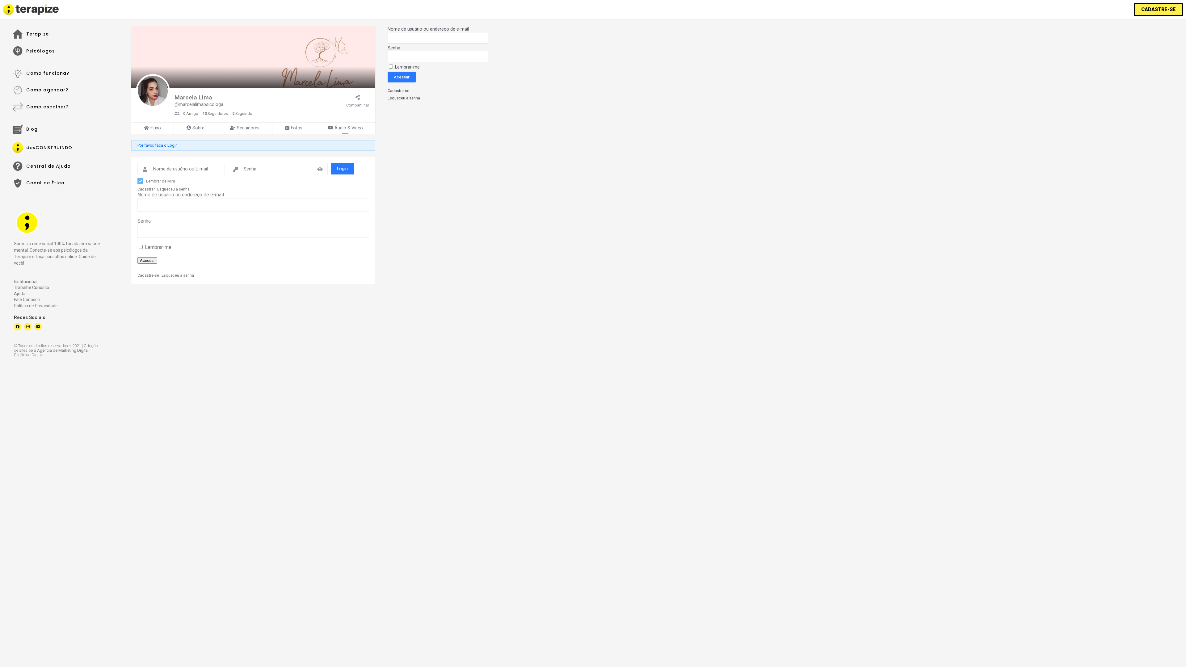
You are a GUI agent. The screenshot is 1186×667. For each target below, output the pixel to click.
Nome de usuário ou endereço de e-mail (180, 195)
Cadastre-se (148, 275)
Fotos (296, 128)
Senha (144, 221)
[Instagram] (28, 326)
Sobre (198, 128)
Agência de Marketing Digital (63, 350)
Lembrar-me (157, 247)
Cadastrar (146, 189)
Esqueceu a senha (173, 189)
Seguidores (248, 128)
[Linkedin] (38, 326)
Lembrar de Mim (160, 181)
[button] (1158, 9)
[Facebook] (17, 326)
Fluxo (155, 128)
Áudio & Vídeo (348, 128)
